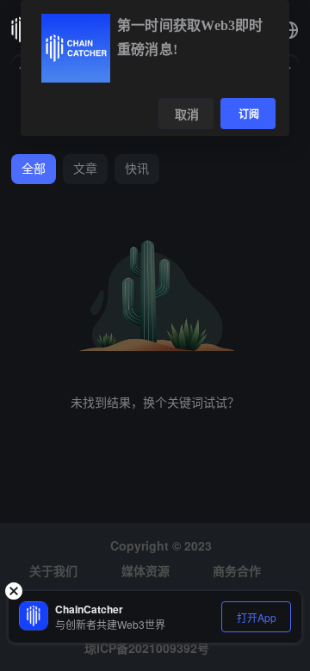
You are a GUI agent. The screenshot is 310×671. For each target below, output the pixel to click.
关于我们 (53, 570)
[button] (289, 30)
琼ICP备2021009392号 (146, 647)
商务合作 (237, 570)
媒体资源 (145, 570)
